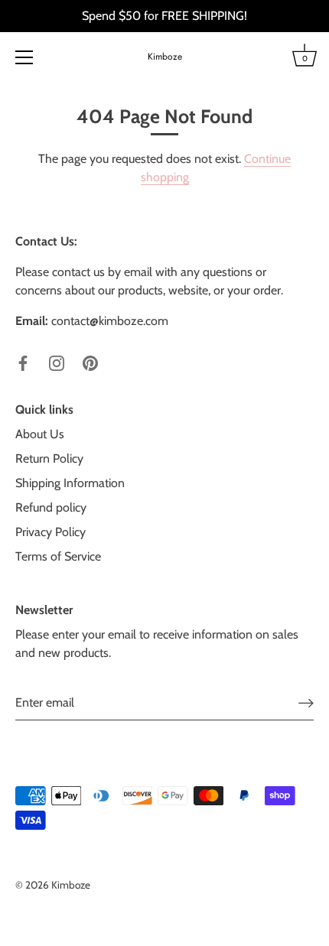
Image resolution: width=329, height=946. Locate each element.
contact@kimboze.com (109, 321)
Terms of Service (58, 556)
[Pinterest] (90, 362)
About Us (39, 434)
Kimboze (165, 56)
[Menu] (24, 57)
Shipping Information (70, 483)
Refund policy (50, 507)
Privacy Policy (50, 532)
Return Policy (49, 458)
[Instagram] (56, 362)
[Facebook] (23, 362)
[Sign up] (306, 702)
